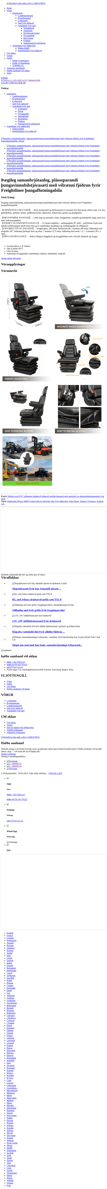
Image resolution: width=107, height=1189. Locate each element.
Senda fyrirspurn (8, 754)
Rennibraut (23, 119)
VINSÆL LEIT (55, 773)
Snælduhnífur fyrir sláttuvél (30, 50)
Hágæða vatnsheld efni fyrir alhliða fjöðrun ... (38, 631)
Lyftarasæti (23, 20)
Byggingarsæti (24, 18)
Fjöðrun (26, 40)
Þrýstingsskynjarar (31, 33)
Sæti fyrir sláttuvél (26, 23)
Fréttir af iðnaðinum (21, 63)
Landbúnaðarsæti (25, 15)
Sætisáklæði (28, 28)
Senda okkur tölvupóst (11, 258)
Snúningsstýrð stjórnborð (34, 43)
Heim (9, 8)
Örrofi (20, 111)
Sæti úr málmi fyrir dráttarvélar (20, 727)
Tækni (9, 55)
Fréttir (9, 58)
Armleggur (22, 109)
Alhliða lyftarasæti (15, 730)
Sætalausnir (17, 13)
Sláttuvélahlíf (23, 48)
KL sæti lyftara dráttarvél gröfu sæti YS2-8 (36, 599)
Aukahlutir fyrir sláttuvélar (24, 45)
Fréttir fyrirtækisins (20, 60)
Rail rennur (28, 38)
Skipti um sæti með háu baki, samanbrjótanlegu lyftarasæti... (47, 645)
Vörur (9, 10)
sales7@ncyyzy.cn (15, 667)
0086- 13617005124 (16, 662)
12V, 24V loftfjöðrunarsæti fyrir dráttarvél (36, 621)
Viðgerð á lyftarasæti (16, 732)
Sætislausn (11, 94)
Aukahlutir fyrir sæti (27, 25)
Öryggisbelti (28, 35)
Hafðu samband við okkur (18, 70)
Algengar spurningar (16, 68)
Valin (9, 73)
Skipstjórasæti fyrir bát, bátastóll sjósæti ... (36, 588)
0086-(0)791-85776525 (17, 664)
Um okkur (11, 53)
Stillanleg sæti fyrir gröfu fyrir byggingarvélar (38, 610)
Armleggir (27, 30)
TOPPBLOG (18, 65)
